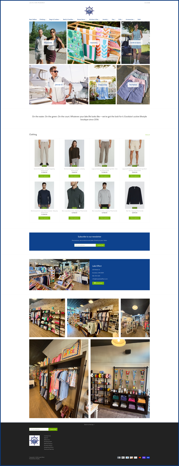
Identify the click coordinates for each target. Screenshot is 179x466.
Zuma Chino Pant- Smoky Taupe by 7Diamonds (44, 169)
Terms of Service (49, 449)
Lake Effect (41, 457)
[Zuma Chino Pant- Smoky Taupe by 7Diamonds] (44, 153)
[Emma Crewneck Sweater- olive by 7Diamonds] (74, 153)
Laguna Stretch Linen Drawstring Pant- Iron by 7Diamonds (104, 169)
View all (147, 134)
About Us (47, 439)
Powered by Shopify (34, 458)
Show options (44, 176)
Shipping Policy (48, 447)
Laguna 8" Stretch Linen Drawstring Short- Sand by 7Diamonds (134, 169)
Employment (48, 441)
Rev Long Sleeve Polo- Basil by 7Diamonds (74, 211)
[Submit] (39, 3)
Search (46, 438)
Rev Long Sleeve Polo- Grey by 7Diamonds (104, 211)
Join (35, 2)
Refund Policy (48, 443)
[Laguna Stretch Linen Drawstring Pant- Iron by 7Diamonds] (104, 153)
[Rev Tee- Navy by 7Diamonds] (134, 195)
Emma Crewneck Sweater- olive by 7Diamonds (74, 169)
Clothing (33, 134)
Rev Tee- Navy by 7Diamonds (134, 211)
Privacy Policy (48, 445)
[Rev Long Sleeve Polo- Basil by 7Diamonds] (74, 195)
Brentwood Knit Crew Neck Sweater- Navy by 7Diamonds (44, 211)
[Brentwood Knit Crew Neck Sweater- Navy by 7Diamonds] (44, 195)
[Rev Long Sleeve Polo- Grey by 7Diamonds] (104, 195)
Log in (31, 2)
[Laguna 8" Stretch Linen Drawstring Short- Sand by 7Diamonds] (134, 153)
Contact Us (47, 436)
